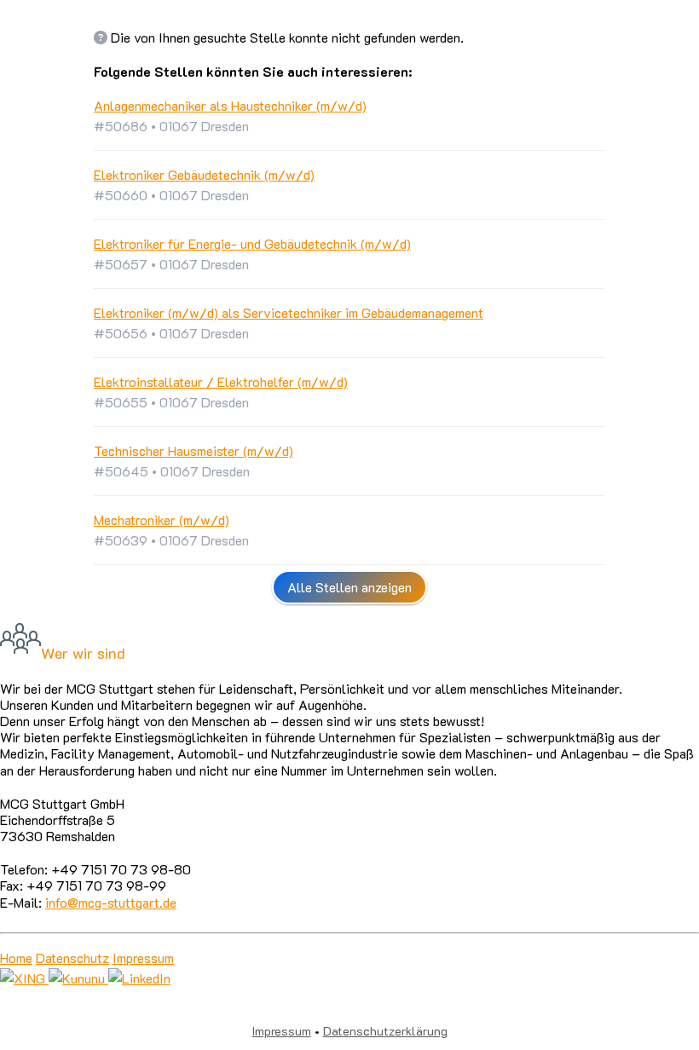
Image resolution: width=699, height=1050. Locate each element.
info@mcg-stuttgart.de (110, 902)
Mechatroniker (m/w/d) (161, 519)
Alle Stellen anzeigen (349, 587)
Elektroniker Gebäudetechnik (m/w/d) (204, 174)
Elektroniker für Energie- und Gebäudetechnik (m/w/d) (252, 243)
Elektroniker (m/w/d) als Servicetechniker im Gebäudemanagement (288, 312)
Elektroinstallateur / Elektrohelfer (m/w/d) (221, 381)
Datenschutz (72, 957)
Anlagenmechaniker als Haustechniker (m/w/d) (230, 105)
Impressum (143, 957)
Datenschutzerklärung (385, 1031)
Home (16, 957)
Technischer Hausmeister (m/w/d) (193, 450)
